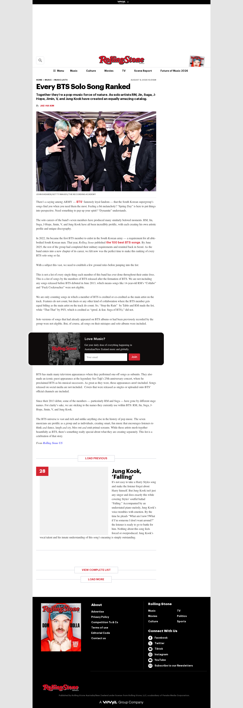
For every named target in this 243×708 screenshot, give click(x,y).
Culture (91, 71)
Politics (182, 616)
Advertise (97, 611)
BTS (79, 202)
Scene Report (143, 71)
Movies (108, 71)
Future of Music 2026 (174, 71)
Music (74, 71)
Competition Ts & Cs (104, 622)
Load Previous (96, 458)
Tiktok (159, 648)
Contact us (98, 638)
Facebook (161, 637)
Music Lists (61, 80)
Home (39, 80)
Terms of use (99, 627)
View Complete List (96, 570)
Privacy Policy (100, 617)
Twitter (159, 643)
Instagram (161, 654)
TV (124, 71)
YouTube (160, 660)
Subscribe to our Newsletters (174, 665)
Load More (96, 579)
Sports (181, 621)
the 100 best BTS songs (123, 242)
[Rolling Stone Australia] (121, 63)
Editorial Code (100, 633)
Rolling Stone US (52, 443)
